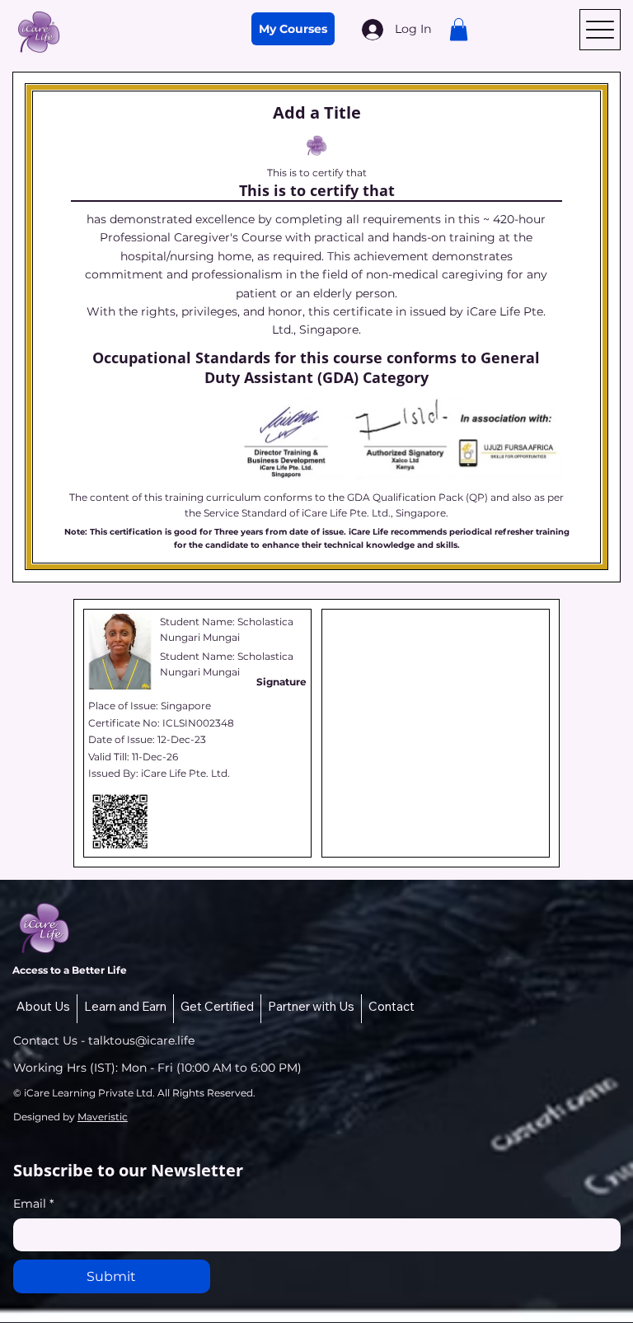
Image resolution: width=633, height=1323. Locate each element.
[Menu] (600, 29)
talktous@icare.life (141, 1040)
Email (33, 1203)
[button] (458, 29)
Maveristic (102, 1116)
